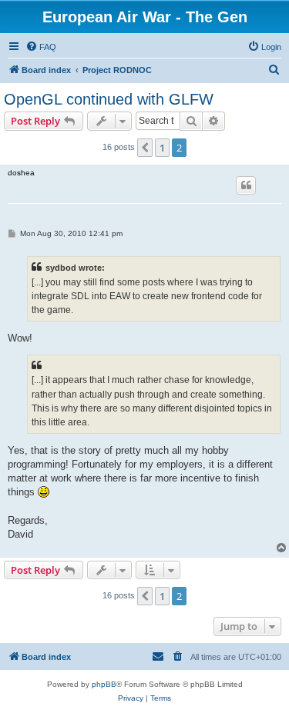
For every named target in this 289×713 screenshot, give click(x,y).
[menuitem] (40, 47)
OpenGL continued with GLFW (108, 99)
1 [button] (162, 148)
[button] (145, 147)
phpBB (104, 684)
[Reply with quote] (246, 185)
